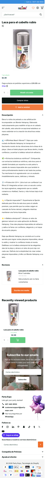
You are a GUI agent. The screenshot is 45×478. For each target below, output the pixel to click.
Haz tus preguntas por (13, 415)
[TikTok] (29, 427)
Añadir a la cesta (26, 92)
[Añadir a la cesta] (17, 340)
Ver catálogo (3, 8)
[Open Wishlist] (33, 8)
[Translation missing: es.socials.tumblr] (34, 427)
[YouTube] (3, 431)
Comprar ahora (22, 100)
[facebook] (2, 427)
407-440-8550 (11, 404)
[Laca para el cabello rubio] (13, 315)
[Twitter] (39, 427)
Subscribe (22, 379)
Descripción (7, 115)
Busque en (40, 14)
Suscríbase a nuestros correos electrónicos (19, 440)
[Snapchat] (24, 427)
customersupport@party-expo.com (15, 408)
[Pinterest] (18, 427)
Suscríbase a (40, 444)
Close (22, 451)
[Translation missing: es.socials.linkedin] (13, 427)
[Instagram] (7, 427)
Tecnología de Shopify (30, 463)
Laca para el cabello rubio (14, 330)
